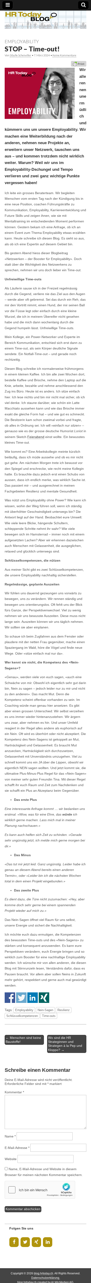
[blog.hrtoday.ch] (45, 20)
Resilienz (63, 1010)
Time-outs (49, 1016)
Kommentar (14, 1092)
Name (10, 1136)
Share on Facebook (10, 997)
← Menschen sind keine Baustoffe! (23, 1040)
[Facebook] (14, 1242)
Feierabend (35, 437)
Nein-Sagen (45, 1010)
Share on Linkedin (32, 997)
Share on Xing (44, 997)
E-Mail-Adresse (17, 1148)
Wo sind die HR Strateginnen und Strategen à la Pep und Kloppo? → (65, 1044)
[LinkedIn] (47, 1242)
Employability (22, 41)
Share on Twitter (21, 997)
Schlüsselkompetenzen (22, 1016)
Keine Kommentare (64, 55)
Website (11, 1159)
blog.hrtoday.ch (43, 1273)
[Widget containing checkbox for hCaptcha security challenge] (40, 1190)
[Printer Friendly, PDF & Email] (78, 63)
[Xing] (36, 1242)
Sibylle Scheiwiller (20, 55)
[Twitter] (25, 1242)
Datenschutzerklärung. (45, 1277)
